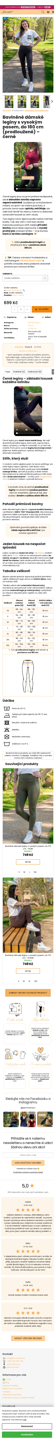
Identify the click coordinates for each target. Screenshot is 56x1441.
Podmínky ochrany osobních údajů (28, 1172)
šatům (40, 553)
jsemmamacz (13, 1367)
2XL (35, 872)
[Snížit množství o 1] (15, 309)
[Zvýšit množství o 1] (27, 309)
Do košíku (44, 309)
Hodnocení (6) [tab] (35, 371)
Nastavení (27, 1426)
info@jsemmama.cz (16, 1358)
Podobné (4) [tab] (19, 371)
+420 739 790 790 (15, 1361)
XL (29, 981)
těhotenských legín (31, 260)
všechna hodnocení (28, 351)
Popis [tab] (7, 371)
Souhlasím (27, 1434)
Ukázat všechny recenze (28, 1338)
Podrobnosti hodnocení (36, 110)
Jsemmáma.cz (13, 1364)
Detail (28, 862)
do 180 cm (32, 328)
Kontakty (7, 1391)
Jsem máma (18, 295)
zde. (25, 1420)
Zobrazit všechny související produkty (28, 993)
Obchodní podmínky (12, 1394)
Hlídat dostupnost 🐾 (15, 290)
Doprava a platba (10, 1385)
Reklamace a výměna (13, 1388)
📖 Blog (6, 1382)
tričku (15, 555)
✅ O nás (7, 1379)
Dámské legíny (34, 322)
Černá (30, 325)
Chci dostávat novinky (28, 1162)
